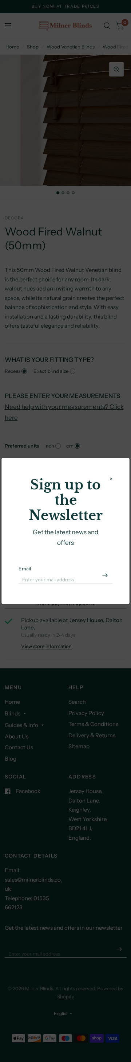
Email (25, 568)
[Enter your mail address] (105, 575)
